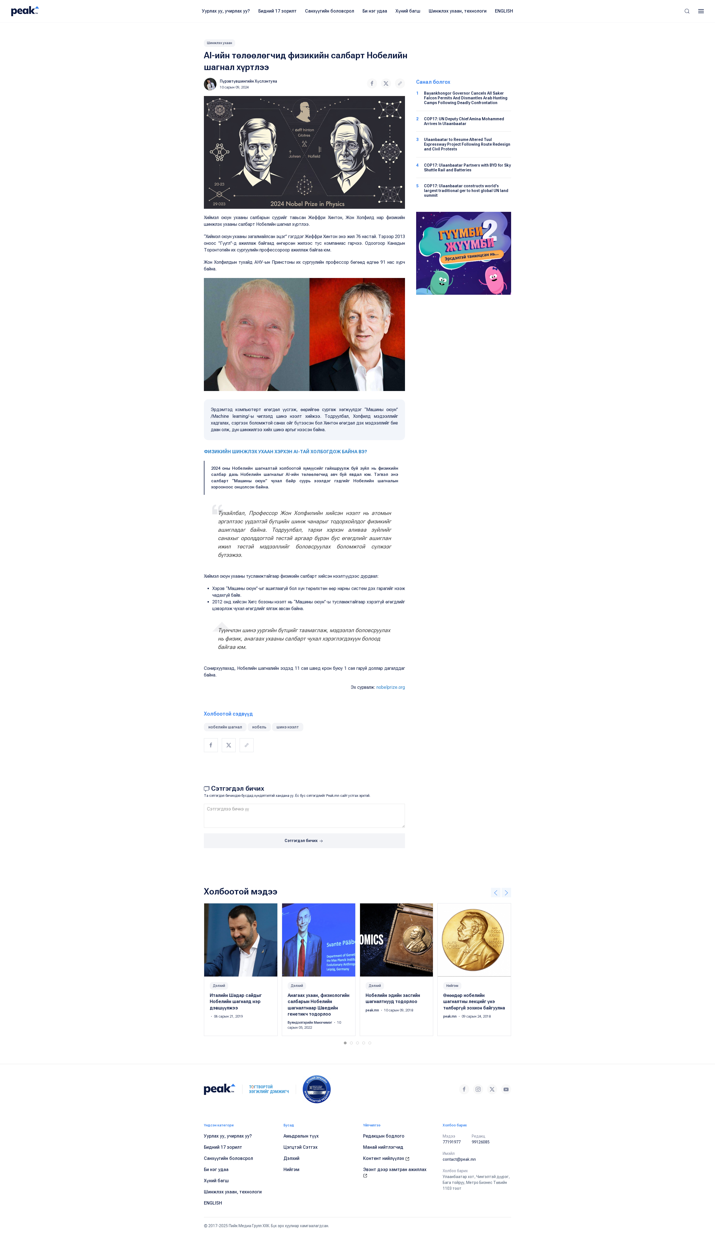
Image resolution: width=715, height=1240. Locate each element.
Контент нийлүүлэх (384, 1158)
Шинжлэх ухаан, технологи (458, 11)
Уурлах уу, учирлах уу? (226, 11)
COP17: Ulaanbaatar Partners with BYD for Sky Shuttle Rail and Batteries (467, 167)
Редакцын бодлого (383, 1136)
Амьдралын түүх (301, 1136)
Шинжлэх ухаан (219, 43)
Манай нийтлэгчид (383, 1147)
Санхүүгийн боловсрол (329, 11)
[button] (687, 11)
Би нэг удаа (375, 11)
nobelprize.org (390, 687)
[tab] (345, 1043)
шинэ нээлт (288, 727)
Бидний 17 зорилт (277, 11)
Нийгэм (452, 986)
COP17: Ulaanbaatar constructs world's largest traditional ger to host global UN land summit (466, 191)
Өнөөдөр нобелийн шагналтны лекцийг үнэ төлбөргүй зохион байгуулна (474, 1002)
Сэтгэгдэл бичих (301, 840)
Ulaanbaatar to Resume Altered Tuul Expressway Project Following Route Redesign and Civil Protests (467, 144)
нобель (259, 727)
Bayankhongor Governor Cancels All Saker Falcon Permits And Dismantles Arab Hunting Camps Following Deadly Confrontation (465, 98)
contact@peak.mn (459, 1159)
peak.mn (373, 1010)
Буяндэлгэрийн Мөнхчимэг (310, 1023)
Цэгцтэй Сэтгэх (300, 1147)
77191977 (452, 1142)
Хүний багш (407, 11)
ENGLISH (504, 11)
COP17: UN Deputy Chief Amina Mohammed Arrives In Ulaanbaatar (464, 121)
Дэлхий (219, 986)
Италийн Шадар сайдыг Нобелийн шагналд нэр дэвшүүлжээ (236, 1002)
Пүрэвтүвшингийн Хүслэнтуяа (248, 81)
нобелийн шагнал (225, 727)
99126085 (481, 1142)
